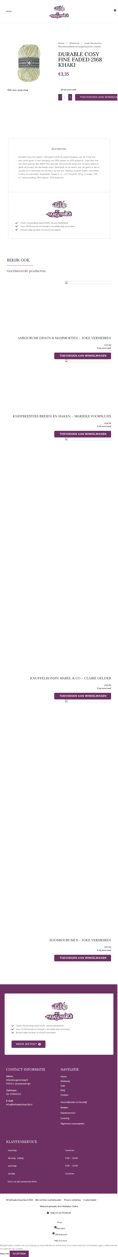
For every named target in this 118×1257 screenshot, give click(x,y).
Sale (63, 1085)
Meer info (5, 1253)
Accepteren (19, 1253)
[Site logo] (59, 11)
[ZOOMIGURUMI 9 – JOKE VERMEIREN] (88, 814)
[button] (82, 356)
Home (61, 43)
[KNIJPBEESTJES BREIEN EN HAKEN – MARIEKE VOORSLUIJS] (88, 382)
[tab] (59, 149)
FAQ (63, 1090)
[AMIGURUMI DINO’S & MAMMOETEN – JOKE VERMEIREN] (88, 304)
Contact (64, 1095)
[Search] (109, 11)
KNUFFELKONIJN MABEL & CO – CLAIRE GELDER (70, 678)
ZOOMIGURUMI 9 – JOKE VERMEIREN (80, 940)
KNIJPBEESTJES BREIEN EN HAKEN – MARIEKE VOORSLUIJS (62, 416)
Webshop (74, 43)
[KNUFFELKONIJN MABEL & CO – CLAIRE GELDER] (88, 552)
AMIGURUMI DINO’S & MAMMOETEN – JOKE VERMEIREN (64, 338)
